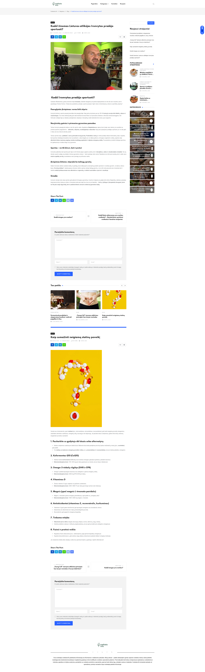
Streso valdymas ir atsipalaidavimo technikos (145, 83)
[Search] (153, 4)
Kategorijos (103, 4)
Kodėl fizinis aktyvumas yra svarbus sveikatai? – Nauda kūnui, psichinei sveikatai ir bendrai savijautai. (110, 217)
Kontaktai (114, 4)
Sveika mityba (54, 312)
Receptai (122, 4)
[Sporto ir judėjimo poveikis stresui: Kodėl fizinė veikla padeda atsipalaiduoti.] (134, 86)
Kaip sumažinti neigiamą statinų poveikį (141, 46)
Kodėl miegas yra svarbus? (63, 217)
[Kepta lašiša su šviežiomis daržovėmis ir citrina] (134, 99)
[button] (121, 285)
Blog (77, 312)
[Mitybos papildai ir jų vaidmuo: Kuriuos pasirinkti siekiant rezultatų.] (134, 73)
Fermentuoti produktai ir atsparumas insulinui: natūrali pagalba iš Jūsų (61, 317)
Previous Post (60, 215)
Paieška (151, 23)
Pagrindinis (94, 4)
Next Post (118, 213)
